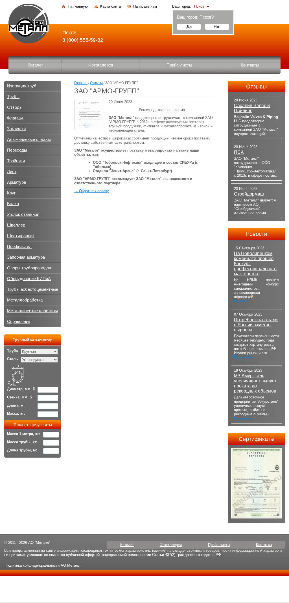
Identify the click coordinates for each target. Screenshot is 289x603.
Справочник (18, 321)
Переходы (17, 150)
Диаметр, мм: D (21, 389)
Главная (80, 83)
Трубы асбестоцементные (32, 289)
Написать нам (145, 6)
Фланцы (15, 118)
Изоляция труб (21, 86)
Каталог (35, 65)
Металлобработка (25, 300)
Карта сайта (110, 6)
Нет (217, 26)
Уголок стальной (23, 214)
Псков (199, 6)
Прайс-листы (179, 65)
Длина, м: (16, 405)
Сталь (12, 359)
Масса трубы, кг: (22, 442)
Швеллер (16, 225)
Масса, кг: (16, 413)
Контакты (250, 65)
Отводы (15, 107)
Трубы (13, 96)
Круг (11, 193)
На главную (78, 6)
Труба (12, 351)
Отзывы (96, 83)
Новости (256, 234)
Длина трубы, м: (22, 450)
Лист (11, 171)
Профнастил (19, 246)
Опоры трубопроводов (29, 268)
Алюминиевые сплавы (29, 139)
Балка (13, 203)
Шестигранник (20, 236)
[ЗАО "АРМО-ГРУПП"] (89, 127)
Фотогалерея (100, 65)
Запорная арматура (26, 257)
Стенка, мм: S (19, 397)
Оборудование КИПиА (29, 278)
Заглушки (16, 129)
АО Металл (70, 565)
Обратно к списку (92, 191)
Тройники (16, 161)
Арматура (16, 182)
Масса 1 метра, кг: (23, 434)
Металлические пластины (32, 311)
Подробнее (243, 301)
